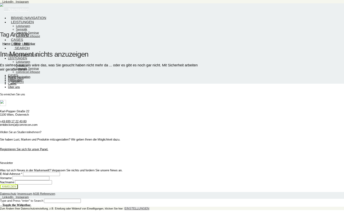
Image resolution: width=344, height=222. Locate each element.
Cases (12, 83)
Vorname (6, 178)
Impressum (24, 193)
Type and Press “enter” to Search (21, 200)
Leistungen (15, 80)
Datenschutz (8, 193)
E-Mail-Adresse (11, 173)
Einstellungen (136, 208)
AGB (36, 193)
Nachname (7, 182)
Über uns (14, 87)
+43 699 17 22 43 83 (13, 121)
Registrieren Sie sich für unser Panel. (24, 149)
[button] (15, 204)
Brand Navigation (19, 77)
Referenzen (47, 193)
